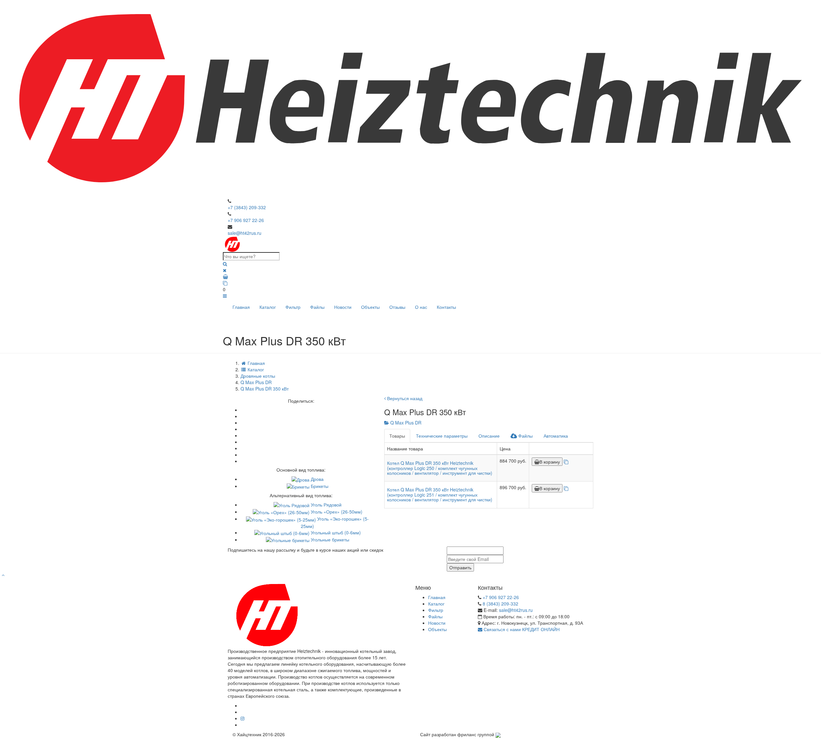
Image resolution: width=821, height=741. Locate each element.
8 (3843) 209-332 (500, 603)
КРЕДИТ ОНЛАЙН (541, 629)
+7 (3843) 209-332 (247, 207)
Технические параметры (442, 435)
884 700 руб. (513, 460)
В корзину (549, 461)
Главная (241, 307)
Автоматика (556, 435)
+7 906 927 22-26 (246, 220)
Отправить (460, 567)
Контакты (446, 307)
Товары (397, 435)
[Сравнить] (566, 461)
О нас (421, 307)
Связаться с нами (501, 629)
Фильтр (292, 307)
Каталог (267, 307)
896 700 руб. (513, 487)
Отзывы (397, 307)
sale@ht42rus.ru (244, 233)
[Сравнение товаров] (410, 283)
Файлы (317, 307)
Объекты (370, 307)
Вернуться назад (404, 398)
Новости (342, 307)
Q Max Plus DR (405, 422)
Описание (489, 435)
